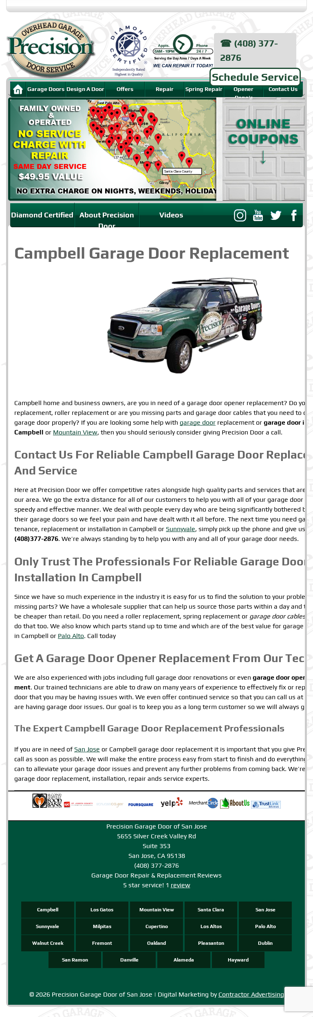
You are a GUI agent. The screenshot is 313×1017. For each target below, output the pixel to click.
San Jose (87, 749)
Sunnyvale (180, 529)
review (180, 885)
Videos (171, 214)
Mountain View (75, 432)
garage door (198, 422)
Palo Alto (71, 636)
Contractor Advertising (251, 994)
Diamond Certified (42, 214)
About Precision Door (106, 219)
